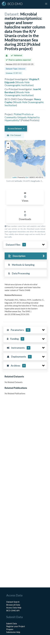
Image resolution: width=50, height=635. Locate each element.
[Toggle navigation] (46, 4)
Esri (27, 177)
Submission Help (13, 632)
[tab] (26, 256)
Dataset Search (12, 602)
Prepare (9, 629)
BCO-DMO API (13, 610)
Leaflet (14, 177)
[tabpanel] (25, 300)
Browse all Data (13, 605)
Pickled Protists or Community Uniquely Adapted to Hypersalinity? (22, 117)
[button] (25, 156)
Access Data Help (13, 607)
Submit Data (11, 623)
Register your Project (15, 626)
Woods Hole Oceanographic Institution (19, 84)
